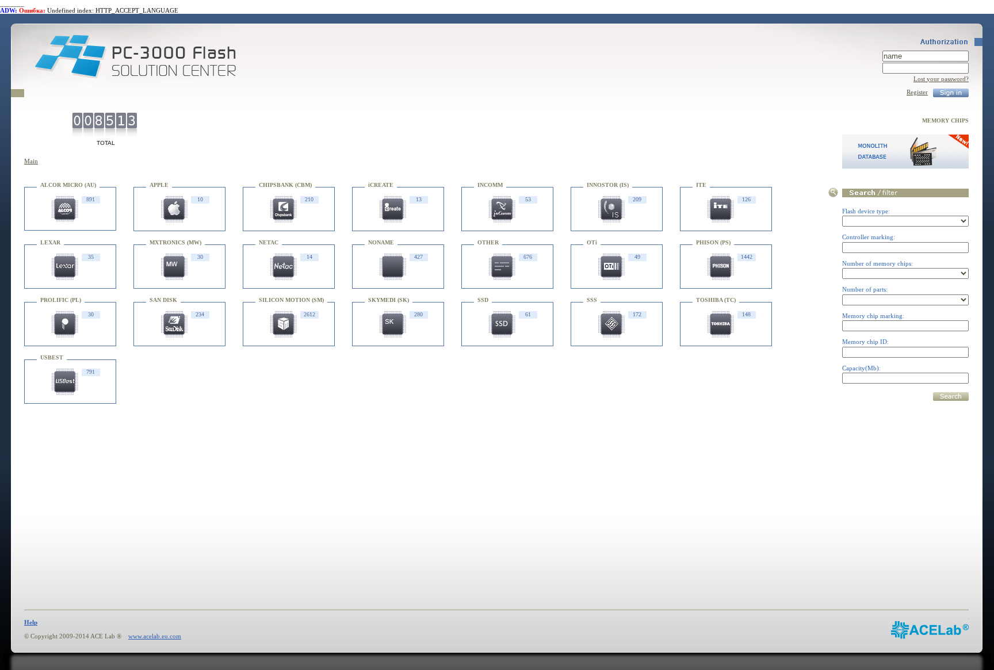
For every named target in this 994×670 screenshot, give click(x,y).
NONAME (381, 242)
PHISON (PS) (713, 242)
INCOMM (490, 185)
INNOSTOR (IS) (608, 185)
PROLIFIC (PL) (60, 300)
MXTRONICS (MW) (175, 242)
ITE (701, 185)
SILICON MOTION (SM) (291, 300)
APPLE (159, 185)
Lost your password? (941, 78)
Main (31, 161)
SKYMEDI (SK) (388, 300)
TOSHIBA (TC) (716, 300)
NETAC (268, 242)
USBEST (51, 357)
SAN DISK (163, 300)
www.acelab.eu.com (154, 636)
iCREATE (380, 185)
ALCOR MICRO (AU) (68, 185)
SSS (592, 300)
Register (917, 92)
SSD (482, 300)
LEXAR (50, 242)
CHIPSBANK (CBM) (285, 185)
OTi (592, 242)
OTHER (488, 242)
